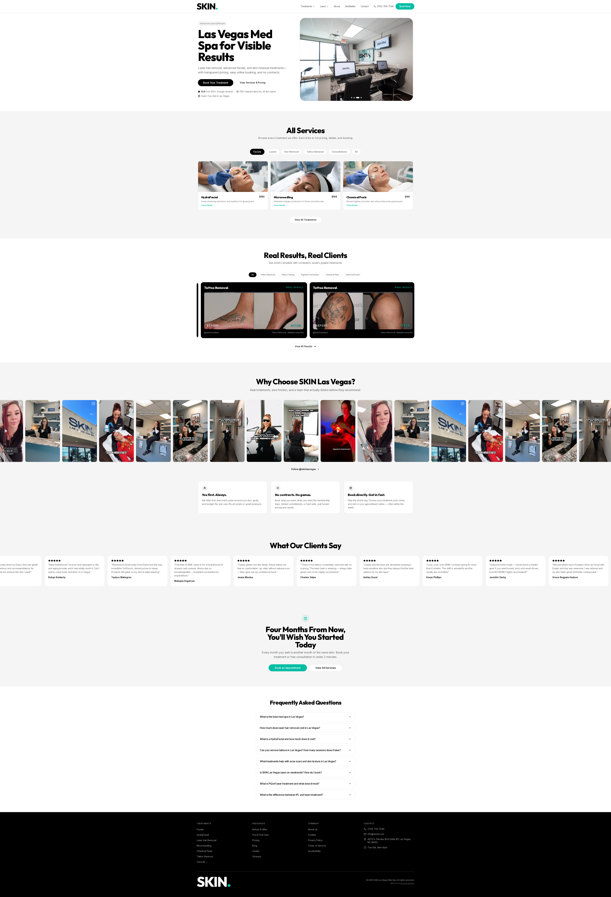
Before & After (259, 829)
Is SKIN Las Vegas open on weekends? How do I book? (291, 772)
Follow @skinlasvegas (303, 469)
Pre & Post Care (260, 834)
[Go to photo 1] (352, 97)
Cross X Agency (407, 883)
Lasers (272, 151)
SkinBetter (350, 6)
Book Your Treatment (215, 82)
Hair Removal (291, 151)
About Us (312, 829)
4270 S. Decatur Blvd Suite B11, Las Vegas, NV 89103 (389, 841)
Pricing (255, 840)
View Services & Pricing (252, 82)
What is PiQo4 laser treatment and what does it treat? (289, 783)
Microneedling (204, 845)
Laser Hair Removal (206, 840)
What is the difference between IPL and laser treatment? (291, 794)
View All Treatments (305, 219)
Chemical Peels (204, 851)
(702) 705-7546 (385, 6)
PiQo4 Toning (288, 274)
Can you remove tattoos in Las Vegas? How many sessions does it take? (300, 750)
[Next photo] (408, 59)
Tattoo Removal (315, 151)
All (356, 151)
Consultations (339, 151)
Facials (257, 151)
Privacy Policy (315, 840)
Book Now (405, 6)
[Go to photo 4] (361, 97)
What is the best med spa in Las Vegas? (282, 716)
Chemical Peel (332, 274)
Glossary (256, 856)
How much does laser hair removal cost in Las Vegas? (290, 727)
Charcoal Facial (353, 274)
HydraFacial (203, 834)
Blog (254, 845)
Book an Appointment (288, 667)
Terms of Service (317, 845)
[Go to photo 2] (355, 97)
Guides (256, 851)
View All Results (303, 346)
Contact (365, 6)
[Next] (410, 310)
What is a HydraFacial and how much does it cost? (288, 739)
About (337, 6)
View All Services (325, 667)
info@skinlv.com (376, 834)
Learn (323, 6)
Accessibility (314, 851)
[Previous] (201, 310)
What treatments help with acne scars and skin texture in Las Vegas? (298, 761)
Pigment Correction (310, 274)
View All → (202, 862)
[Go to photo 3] (358, 97)
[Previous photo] (305, 59)
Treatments (306, 6)
